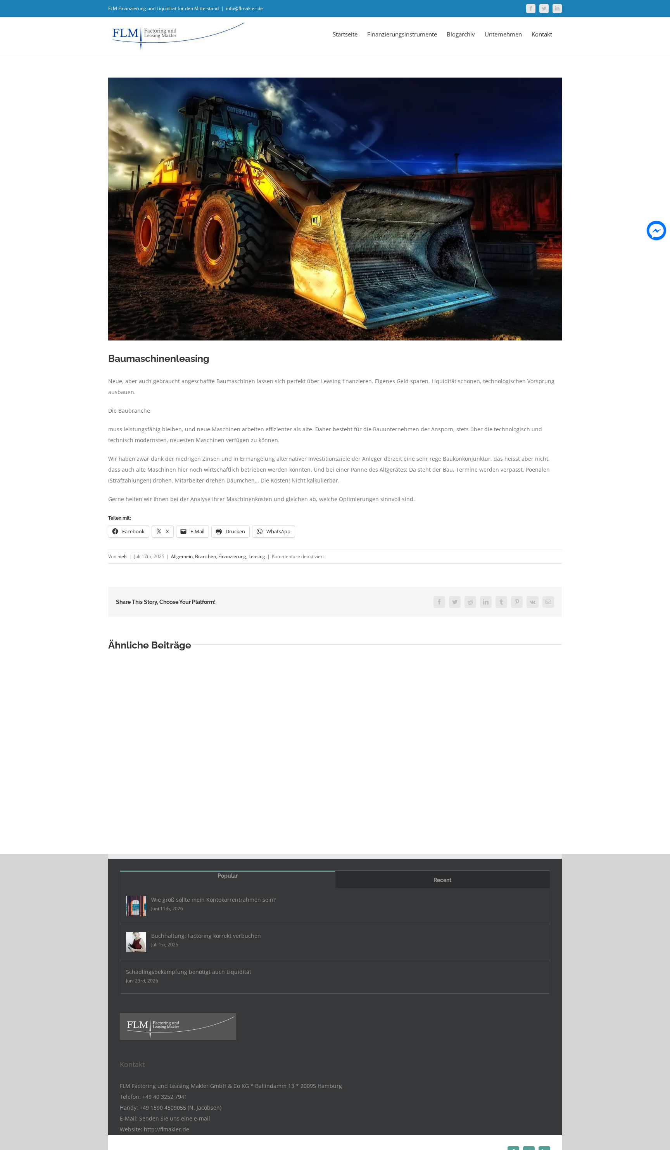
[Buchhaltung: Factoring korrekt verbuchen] (136, 942)
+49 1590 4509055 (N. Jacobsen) (180, 1107)
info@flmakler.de (244, 8)
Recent (442, 880)
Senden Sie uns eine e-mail (174, 1118)
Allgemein (182, 556)
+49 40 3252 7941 (164, 1096)
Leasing (257, 556)
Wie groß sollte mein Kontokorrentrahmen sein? (213, 899)
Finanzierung (232, 556)
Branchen (205, 556)
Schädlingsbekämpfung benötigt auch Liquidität (188, 971)
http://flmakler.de (166, 1129)
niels (122, 556)
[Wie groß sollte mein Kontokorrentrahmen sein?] (136, 906)
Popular (228, 876)
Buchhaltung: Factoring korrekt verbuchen (206, 935)
